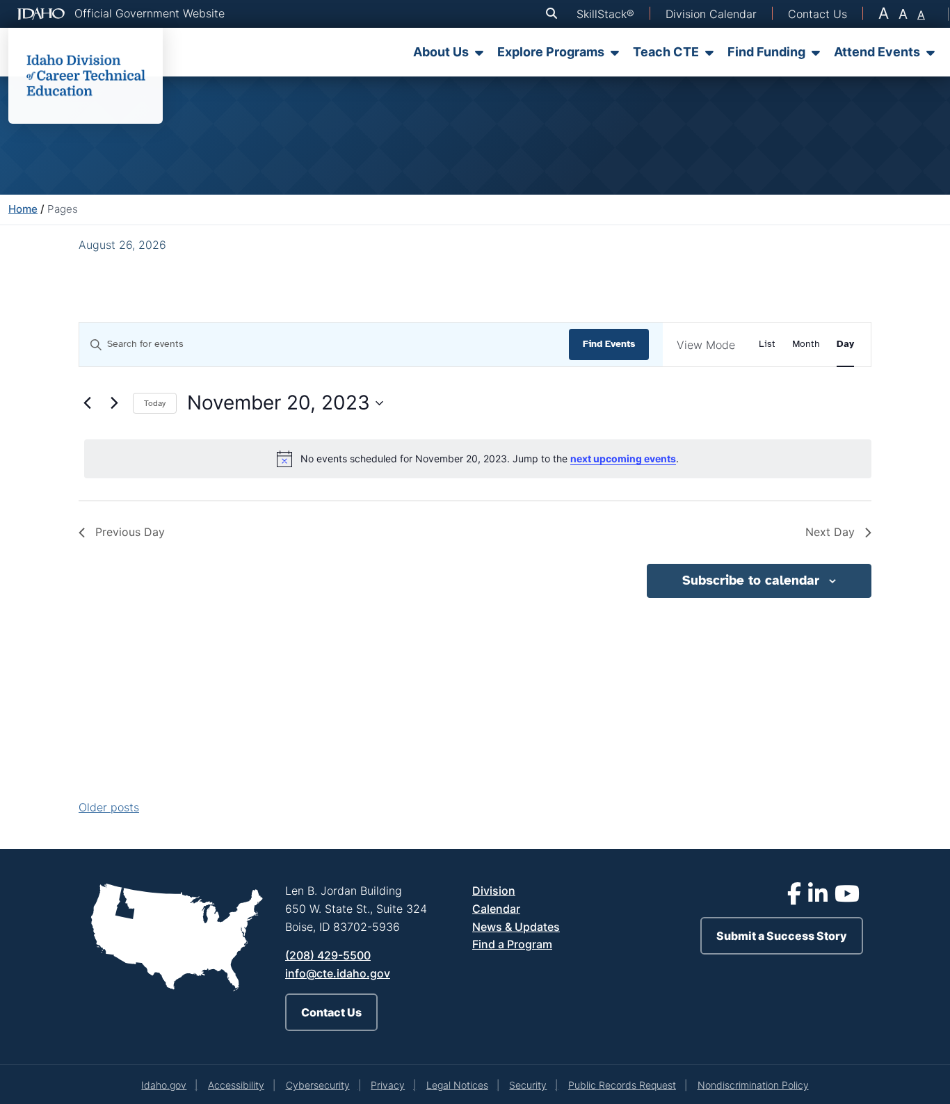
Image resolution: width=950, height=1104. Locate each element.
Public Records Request (622, 1085)
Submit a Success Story (781, 936)
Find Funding (766, 51)
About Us (441, 51)
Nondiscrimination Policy (753, 1085)
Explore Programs (550, 51)
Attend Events (877, 51)
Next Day (830, 532)
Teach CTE (666, 51)
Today (155, 403)
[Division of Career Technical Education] (85, 76)
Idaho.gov (163, 1085)
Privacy (388, 1085)
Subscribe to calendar (750, 580)
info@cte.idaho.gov (337, 973)
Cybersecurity (318, 1085)
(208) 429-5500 (328, 955)
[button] (554, 13)
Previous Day (130, 532)
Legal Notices (457, 1085)
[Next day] (114, 403)
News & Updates (516, 927)
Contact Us (331, 1012)
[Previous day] (87, 403)
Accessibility (236, 1085)
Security (528, 1085)
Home (23, 209)
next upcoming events (623, 458)
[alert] (477, 458)
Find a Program (512, 944)
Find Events (609, 344)
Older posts (109, 807)
